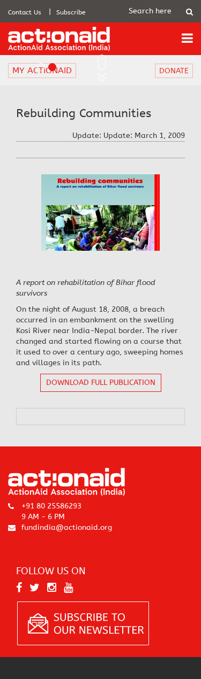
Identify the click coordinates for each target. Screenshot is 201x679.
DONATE (174, 70)
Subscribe (71, 12)
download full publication (100, 382)
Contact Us (24, 12)
